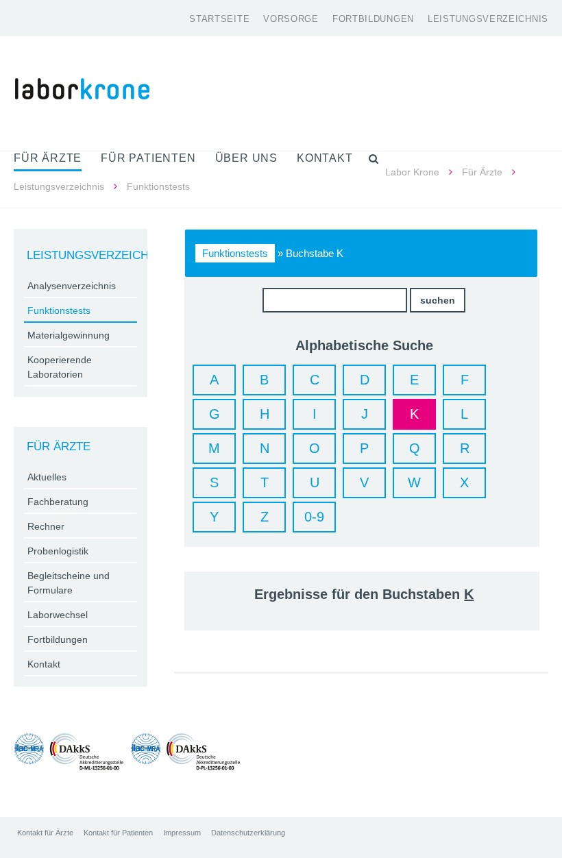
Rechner (45, 526)
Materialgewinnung (68, 335)
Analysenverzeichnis (71, 285)
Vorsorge (291, 19)
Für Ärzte (482, 172)
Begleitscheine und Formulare (68, 583)
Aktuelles (46, 476)
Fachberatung (57, 501)
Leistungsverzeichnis (488, 19)
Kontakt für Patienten (118, 833)
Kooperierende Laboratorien (59, 367)
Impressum (182, 833)
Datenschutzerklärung (248, 833)
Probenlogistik (57, 551)
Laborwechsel (57, 614)
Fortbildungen (373, 19)
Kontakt (43, 664)
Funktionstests (235, 253)
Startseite (219, 19)
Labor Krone (412, 172)
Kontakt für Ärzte (45, 833)
